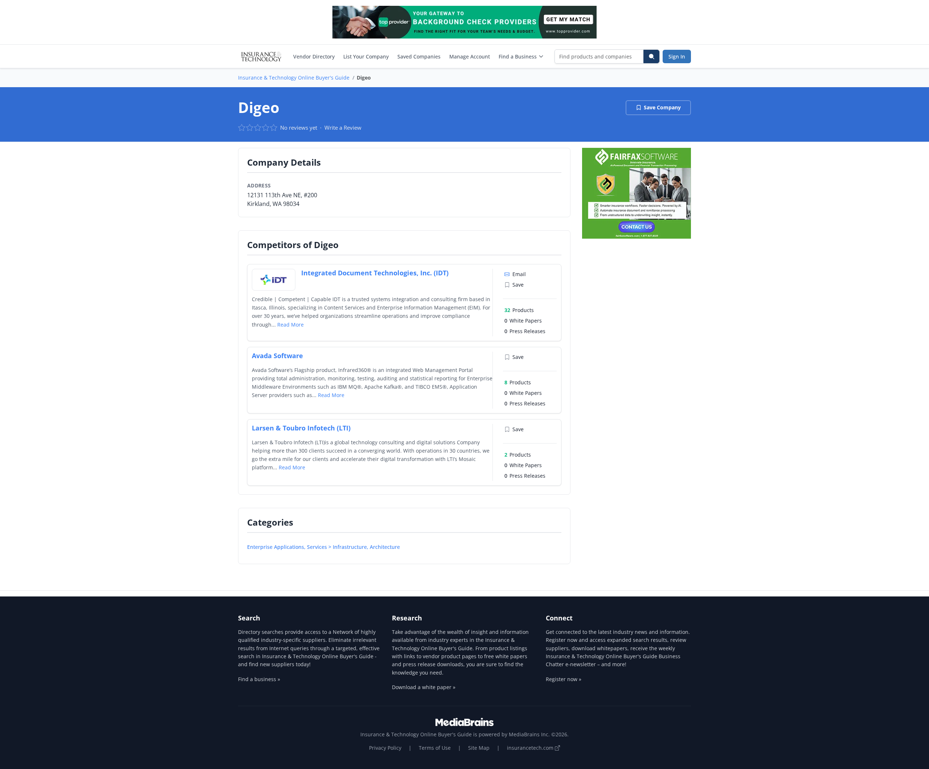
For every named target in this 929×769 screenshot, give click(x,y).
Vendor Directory (314, 56)
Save (518, 284)
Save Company (662, 107)
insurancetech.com (531, 747)
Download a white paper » (423, 687)
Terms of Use (435, 747)
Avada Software (277, 355)
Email (519, 274)
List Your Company (366, 56)
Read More (290, 324)
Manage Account (469, 56)
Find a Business (518, 56)
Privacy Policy (385, 747)
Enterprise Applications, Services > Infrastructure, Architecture (323, 546)
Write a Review (342, 127)
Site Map (479, 747)
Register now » (563, 679)
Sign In (676, 56)
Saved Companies (419, 56)
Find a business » (259, 679)
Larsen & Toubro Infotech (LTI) (301, 428)
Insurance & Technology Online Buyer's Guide (293, 77)
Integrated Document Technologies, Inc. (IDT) (375, 272)
